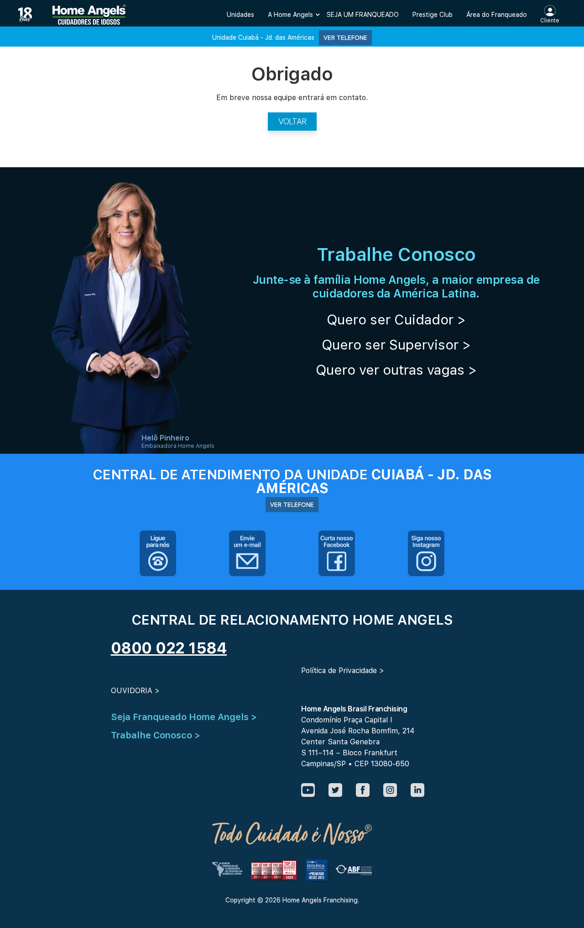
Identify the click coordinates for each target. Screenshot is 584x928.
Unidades (240, 14)
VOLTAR (292, 121)
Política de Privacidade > (342, 670)
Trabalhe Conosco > (155, 735)
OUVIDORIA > (135, 690)
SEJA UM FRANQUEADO (363, 14)
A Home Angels (290, 14)
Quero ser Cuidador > (396, 319)
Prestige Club (432, 14)
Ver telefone (345, 37)
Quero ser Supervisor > (396, 344)
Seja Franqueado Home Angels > (184, 716)
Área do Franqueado (496, 14)
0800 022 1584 (169, 648)
